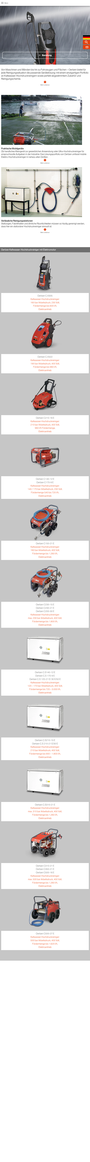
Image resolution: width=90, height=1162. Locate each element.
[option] (45, 35)
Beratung (47, 55)
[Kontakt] (86, 47)
